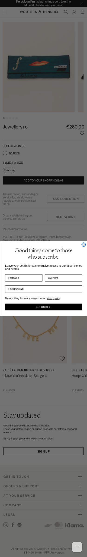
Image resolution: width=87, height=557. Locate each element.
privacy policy (53, 298)
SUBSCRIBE (43, 306)
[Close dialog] (84, 245)
